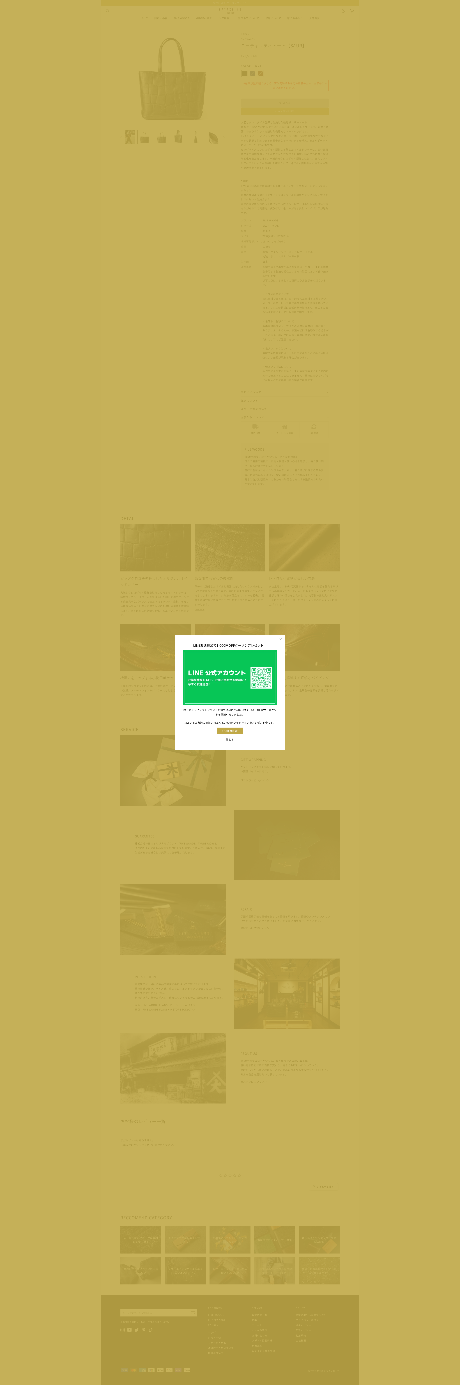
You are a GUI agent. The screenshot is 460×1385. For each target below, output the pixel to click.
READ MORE (230, 731)
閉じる (230, 739)
